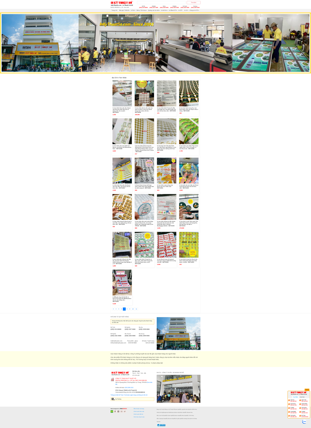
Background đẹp (166, 412)
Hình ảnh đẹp (187, 409)
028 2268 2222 (129, 387)
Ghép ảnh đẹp (160, 412)
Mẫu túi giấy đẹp (177, 418)
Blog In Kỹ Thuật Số (161, 409)
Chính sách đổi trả (139, 414)
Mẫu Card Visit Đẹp (161, 415)
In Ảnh (133, 10)
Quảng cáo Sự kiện (153, 10)
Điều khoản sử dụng (139, 408)
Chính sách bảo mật (139, 411)
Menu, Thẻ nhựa (141, 10)
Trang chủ (114, 10)
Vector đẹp (177, 409)
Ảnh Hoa (195, 409)
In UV (186, 10)
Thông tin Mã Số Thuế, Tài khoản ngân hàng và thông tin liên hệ (129, 395)
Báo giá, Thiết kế (124, 10)
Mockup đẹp (173, 412)
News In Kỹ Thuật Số (170, 409)
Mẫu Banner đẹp (176, 415)
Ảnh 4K (191, 409)
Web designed (114, 408)
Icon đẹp (178, 412)
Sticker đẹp (182, 412)
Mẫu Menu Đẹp (183, 415)
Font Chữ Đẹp (194, 418)
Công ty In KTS (194, 10)
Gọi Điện (295, 397)
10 (133, 309)
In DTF (180, 10)
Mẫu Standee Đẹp (188, 412)
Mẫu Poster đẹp (168, 415)
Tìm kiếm (193, 2)
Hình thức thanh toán (139, 417)
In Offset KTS (172, 10)
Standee (158, 421)
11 (136, 309)
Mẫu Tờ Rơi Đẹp (190, 415)
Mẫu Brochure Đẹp (170, 418)
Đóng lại (307, 389)
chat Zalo (302, 397)
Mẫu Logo (181, 409)
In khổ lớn (164, 10)
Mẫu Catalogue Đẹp (161, 418)
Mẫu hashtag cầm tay (186, 418)
